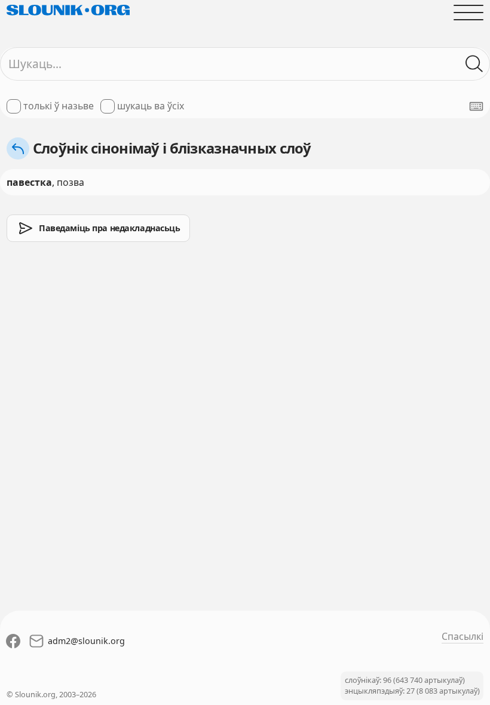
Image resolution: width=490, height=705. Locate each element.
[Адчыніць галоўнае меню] (468, 12)
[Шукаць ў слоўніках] (474, 63)
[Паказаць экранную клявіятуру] (476, 106)
